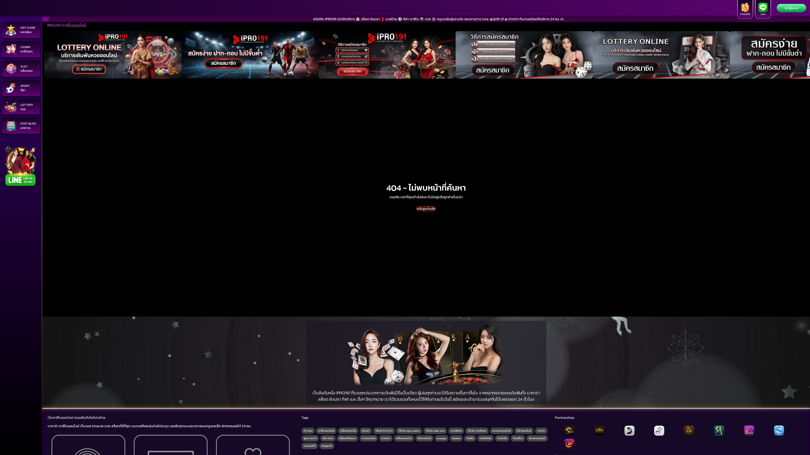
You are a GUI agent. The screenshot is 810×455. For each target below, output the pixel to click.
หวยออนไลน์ (368, 438)
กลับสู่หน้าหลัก (426, 208)
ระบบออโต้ (310, 446)
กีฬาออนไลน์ (424, 438)
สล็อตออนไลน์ (348, 431)
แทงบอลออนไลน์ (501, 431)
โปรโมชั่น (502, 438)
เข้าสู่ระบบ (791, 8)
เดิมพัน (470, 438)
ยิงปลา (366, 431)
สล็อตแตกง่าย (404, 438)
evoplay (441, 438)
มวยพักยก (456, 431)
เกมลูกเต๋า (326, 446)
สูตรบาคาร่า (310, 438)
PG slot (308, 431)
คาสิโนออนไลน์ (326, 431)
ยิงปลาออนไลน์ (537, 438)
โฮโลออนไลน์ (524, 431)
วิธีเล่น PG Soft (384, 431)
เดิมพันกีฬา (485, 438)
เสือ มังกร (328, 438)
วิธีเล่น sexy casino (409, 431)
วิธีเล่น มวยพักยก (477, 431)
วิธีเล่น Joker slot (435, 431)
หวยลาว (385, 438)
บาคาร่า (541, 431)
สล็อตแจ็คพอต (347, 438)
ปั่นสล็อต (518, 438)
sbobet (456, 438)
